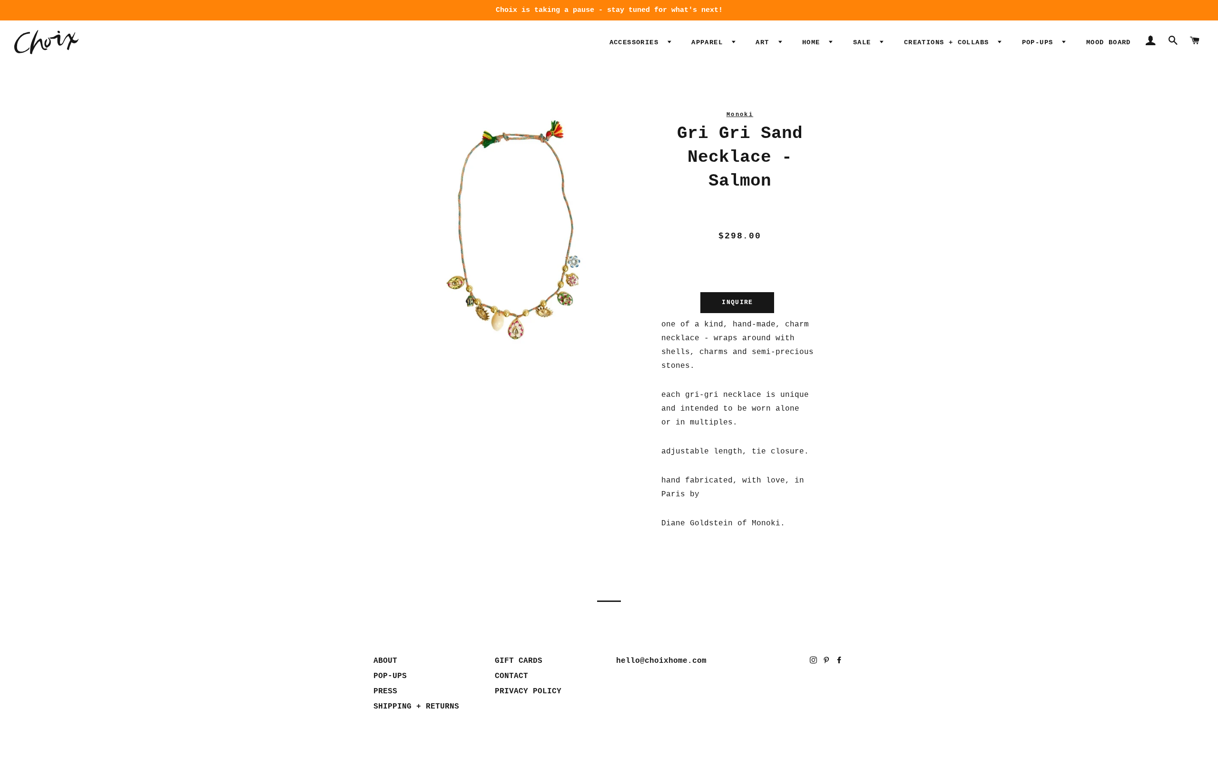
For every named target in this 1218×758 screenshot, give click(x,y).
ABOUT (385, 661)
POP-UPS (1040, 42)
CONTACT (511, 676)
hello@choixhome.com (661, 661)
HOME (813, 42)
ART (765, 42)
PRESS (385, 691)
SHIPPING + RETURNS (416, 706)
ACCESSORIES (636, 42)
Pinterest (827, 662)
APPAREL (709, 42)
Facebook (840, 662)
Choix (46, 42)
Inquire (737, 302)
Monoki (740, 114)
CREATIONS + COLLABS (948, 42)
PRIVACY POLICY (528, 691)
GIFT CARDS (518, 661)
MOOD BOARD (1108, 42)
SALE (864, 42)
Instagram (814, 662)
